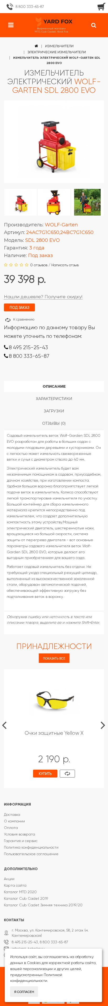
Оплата (11, 828)
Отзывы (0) (54, 423)
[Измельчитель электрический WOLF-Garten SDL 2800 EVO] (20, 202)
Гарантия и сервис (20, 841)
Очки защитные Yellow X (54, 733)
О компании (14, 821)
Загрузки (54, 411)
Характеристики (54, 398)
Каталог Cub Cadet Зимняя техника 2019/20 (43, 905)
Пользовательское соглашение (31, 854)
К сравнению (23, 319)
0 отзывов (38, 265)
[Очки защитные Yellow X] (54, 701)
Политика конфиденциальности (31, 847)
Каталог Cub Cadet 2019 (26, 898)
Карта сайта (15, 885)
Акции (9, 879)
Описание (54, 386)
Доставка (12, 814)
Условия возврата (19, 834)
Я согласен (24, 992)
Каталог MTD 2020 (20, 892)
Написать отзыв (65, 265)
